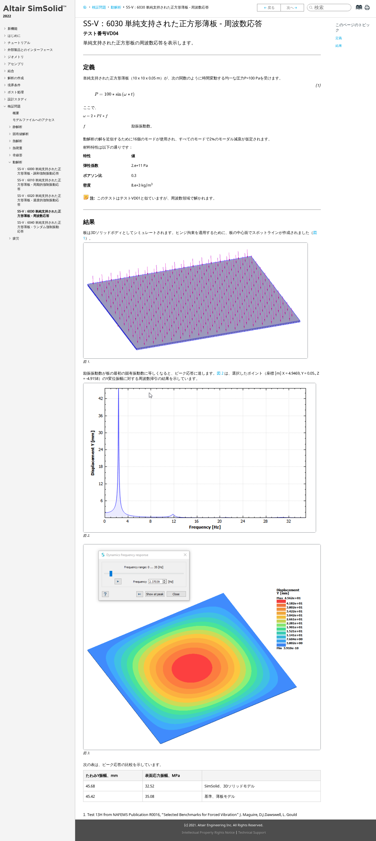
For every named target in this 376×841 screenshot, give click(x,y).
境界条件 (14, 85)
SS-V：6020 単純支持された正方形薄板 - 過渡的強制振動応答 (39, 200)
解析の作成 (16, 78)
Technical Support (252, 832)
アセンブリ (16, 64)
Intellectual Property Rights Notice (208, 832)
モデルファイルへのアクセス (34, 119)
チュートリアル (19, 42)
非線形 (17, 155)
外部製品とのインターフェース (30, 49)
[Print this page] (367, 9)
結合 (11, 71)
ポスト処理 (16, 92)
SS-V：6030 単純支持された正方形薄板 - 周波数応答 (39, 213)
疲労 (16, 238)
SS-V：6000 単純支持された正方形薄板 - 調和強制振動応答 (39, 171)
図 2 (220, 373)
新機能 (12, 28)
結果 (338, 45)
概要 (16, 113)
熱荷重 (17, 148)
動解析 (17, 162)
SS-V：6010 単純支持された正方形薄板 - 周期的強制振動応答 (39, 184)
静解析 (17, 126)
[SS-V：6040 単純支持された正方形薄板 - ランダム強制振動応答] (294, 7)
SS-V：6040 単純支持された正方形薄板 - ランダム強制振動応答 (39, 226)
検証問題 (14, 106)
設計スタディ (17, 99)
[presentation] (115, 94)
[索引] (357, 11)
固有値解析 (21, 134)
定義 (338, 38)
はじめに (14, 35)
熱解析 (17, 141)
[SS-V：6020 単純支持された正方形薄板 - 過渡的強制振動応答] (269, 7)
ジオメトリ (16, 56)
